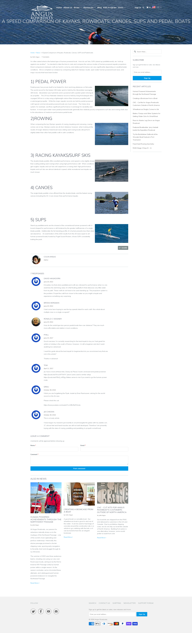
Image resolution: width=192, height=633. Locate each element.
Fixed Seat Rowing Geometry (143, 144)
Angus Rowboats (101, 619)
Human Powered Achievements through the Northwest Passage (45, 519)
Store (121, 7)
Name (33, 445)
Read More (34, 583)
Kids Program (109, 7)
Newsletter (130, 603)
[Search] (143, 7)
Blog (99, 7)
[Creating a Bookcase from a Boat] (79, 506)
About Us (67, 7)
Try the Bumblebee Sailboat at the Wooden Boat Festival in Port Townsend (145, 137)
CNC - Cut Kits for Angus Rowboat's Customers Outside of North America (111, 509)
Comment (34, 454)
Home (59, 7)
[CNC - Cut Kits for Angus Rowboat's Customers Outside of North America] (112, 504)
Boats (77, 7)
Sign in (138, 7)
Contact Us (104, 603)
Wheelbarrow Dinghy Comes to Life (146, 109)
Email (83, 445)
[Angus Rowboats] (41, 13)
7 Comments (45, 57)
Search (92, 603)
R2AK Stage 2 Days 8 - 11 (142, 148)
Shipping (117, 603)
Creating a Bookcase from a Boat (78, 510)
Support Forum (145, 603)
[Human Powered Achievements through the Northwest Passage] (46, 514)
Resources (89, 7)
